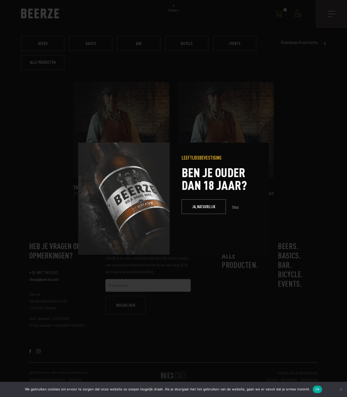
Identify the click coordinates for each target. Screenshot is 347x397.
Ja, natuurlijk (203, 206)
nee (235, 207)
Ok (317, 389)
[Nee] (340, 389)
